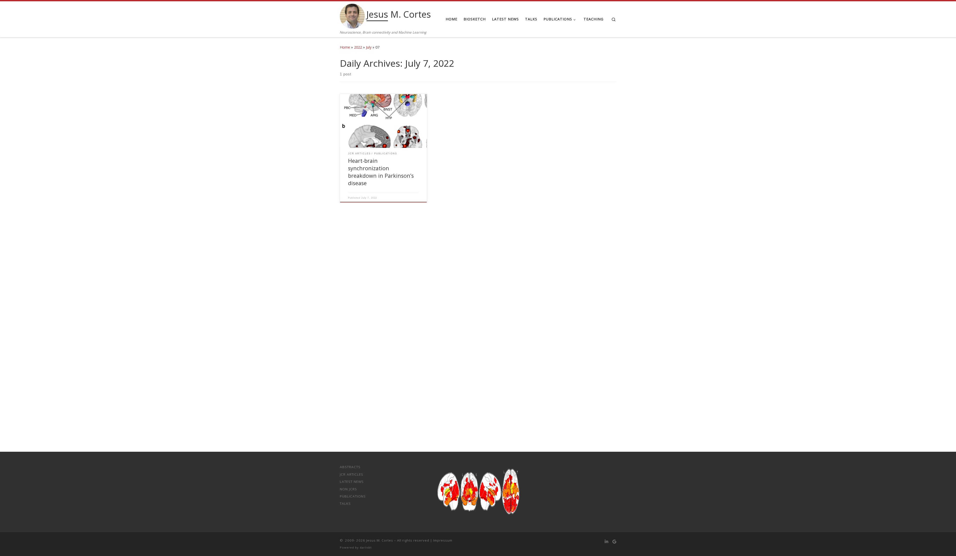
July (368, 47)
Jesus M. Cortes (379, 540)
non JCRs (348, 489)
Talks (345, 503)
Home (345, 47)
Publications (353, 496)
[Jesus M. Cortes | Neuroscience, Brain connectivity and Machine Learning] (352, 15)
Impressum (442, 540)
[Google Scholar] (614, 542)
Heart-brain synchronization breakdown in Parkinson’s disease (381, 172)
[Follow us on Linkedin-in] (606, 542)
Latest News (352, 481)
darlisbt (366, 547)
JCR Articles (351, 474)
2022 (358, 47)
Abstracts (350, 467)
